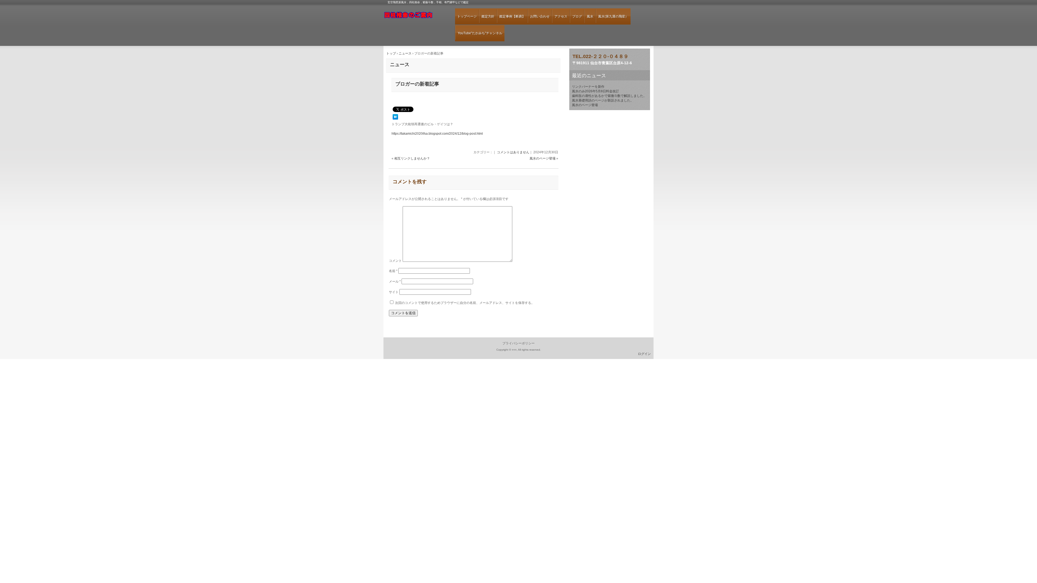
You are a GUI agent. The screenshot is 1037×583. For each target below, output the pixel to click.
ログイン (644, 354)
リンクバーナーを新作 (588, 87)
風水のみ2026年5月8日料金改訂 (595, 91)
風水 (590, 16)
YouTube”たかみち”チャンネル (480, 33)
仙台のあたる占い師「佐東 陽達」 (414, 17)
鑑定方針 (488, 16)
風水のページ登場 (542, 158)
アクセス (560, 16)
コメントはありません (513, 152)
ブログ (577, 16)
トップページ (467, 16)
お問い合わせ (540, 16)
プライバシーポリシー (518, 343)
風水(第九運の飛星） (613, 16)
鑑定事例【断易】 (512, 16)
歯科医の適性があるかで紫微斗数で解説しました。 (609, 96)
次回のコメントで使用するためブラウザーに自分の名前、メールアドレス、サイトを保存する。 (464, 303)
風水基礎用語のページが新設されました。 (603, 100)
